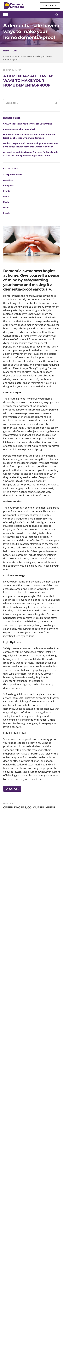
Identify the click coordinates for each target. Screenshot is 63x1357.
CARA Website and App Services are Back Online (27, 123)
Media (6, 202)
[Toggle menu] (5, 14)
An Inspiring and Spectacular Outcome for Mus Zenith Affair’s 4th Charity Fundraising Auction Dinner (30, 154)
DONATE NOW (49, 5)
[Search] (56, 14)
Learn (6, 196)
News (6, 207)
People (6, 213)
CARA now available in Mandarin (19, 129)
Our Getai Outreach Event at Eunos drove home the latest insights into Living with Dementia (29, 136)
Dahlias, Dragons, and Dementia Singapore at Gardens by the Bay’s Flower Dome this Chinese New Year (30, 145)
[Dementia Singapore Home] (13, 5)
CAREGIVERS (12, 788)
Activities (8, 180)
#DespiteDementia (12, 174)
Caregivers (8, 185)
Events (6, 191)
